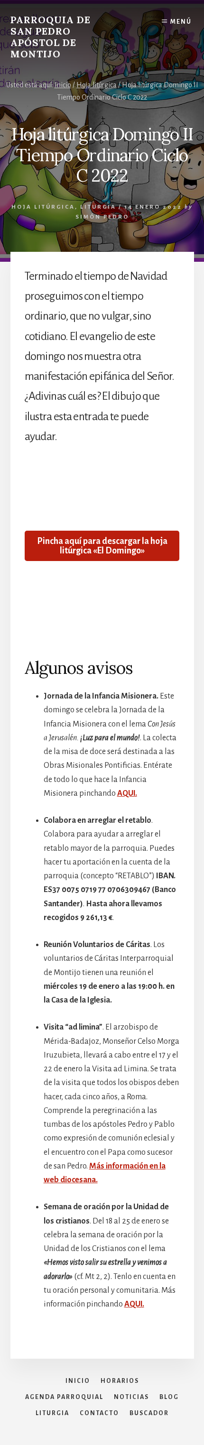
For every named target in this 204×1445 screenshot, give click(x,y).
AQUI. (127, 793)
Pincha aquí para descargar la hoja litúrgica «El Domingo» (102, 545)
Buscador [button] (149, 1413)
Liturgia (98, 207)
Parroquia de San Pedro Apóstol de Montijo (50, 37)
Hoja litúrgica (43, 207)
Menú (181, 21)
